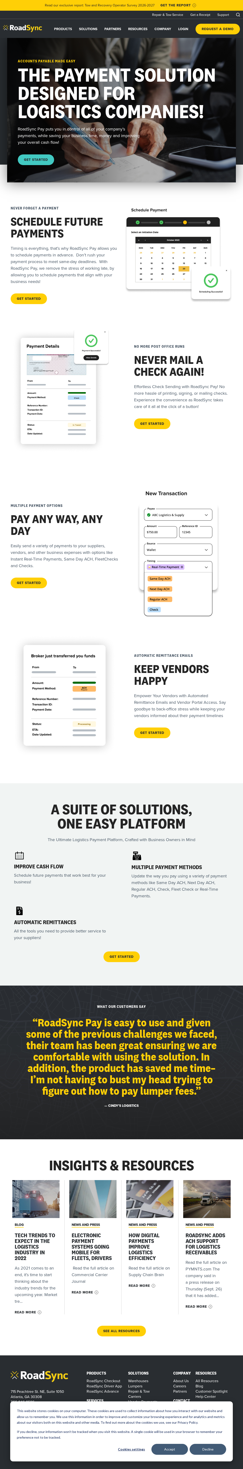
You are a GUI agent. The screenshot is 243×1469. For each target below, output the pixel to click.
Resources (137, 29)
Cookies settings (131, 1449)
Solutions (88, 29)
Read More (25, 1312)
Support (223, 14)
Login (183, 29)
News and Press (86, 1224)
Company (162, 29)
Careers (179, 1386)
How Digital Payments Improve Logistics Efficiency (144, 1246)
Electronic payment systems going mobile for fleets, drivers (92, 1246)
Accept (169, 1449)
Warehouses (138, 1380)
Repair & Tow (139, 1391)
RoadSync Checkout (103, 1380)
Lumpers (135, 1386)
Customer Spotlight (212, 1391)
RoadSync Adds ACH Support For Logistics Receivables (205, 1244)
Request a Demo (218, 29)
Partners (112, 29)
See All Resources (121, 1331)
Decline (208, 1449)
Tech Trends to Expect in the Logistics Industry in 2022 (35, 1246)
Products (63, 29)
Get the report (175, 5)
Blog (19, 1224)
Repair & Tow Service (167, 14)
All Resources (207, 1380)
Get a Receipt (200, 14)
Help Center (206, 1396)
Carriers (134, 1396)
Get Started (36, 159)
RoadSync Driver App (104, 1386)
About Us (181, 1380)
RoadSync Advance (103, 1391)
